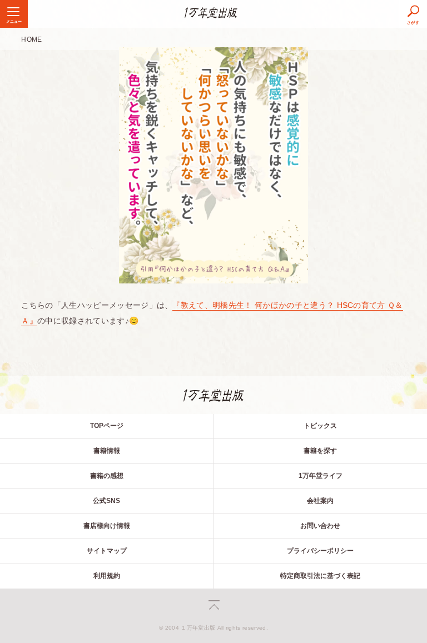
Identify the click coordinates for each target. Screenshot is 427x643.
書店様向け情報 (106, 526)
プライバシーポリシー (320, 551)
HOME (31, 39)
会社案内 (320, 501)
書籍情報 (106, 451)
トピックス (320, 426)
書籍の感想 (106, 476)
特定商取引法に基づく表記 (320, 576)
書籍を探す (320, 451)
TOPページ (106, 426)
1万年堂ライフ (320, 476)
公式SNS (106, 501)
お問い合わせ (320, 526)
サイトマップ (107, 551)
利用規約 (106, 576)
